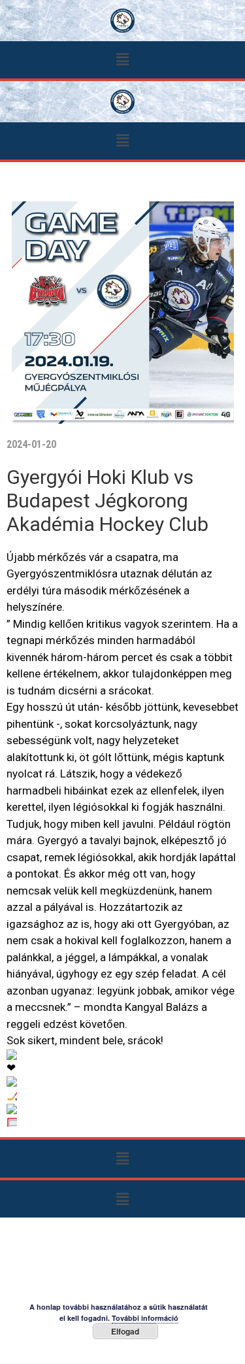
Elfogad (125, 1331)
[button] (122, 60)
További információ (145, 1318)
